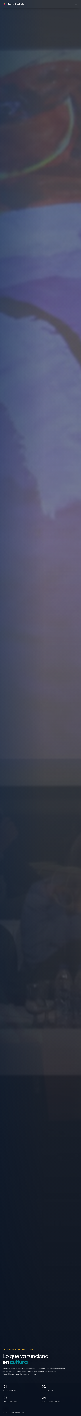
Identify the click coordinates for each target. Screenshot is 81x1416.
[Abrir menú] (76, 4)
